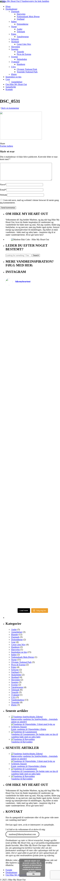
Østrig (14, 74)
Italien (14, 21)
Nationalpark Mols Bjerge (28, 16)
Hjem (8, 6)
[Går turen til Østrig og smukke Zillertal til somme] (33, 335)
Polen (13, 34)
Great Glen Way (24, 44)
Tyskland (15, 62)
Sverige (14, 57)
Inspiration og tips (13, 77)
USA (13, 67)
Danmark (15, 11)
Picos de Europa (24, 54)
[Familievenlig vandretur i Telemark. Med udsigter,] (33, 590)
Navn (3, 184)
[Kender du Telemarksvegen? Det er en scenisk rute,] (33, 399)
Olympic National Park (27, 69)
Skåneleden (22, 59)
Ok (33, 874)
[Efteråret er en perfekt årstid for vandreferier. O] (33, 558)
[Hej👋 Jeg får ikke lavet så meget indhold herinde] (33, 495)
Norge (14, 26)
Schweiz (15, 39)
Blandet (14, 634)
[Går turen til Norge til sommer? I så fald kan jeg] (33, 463)
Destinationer (11, 9)
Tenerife (20, 52)
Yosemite (15, 702)
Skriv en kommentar (10, 108)
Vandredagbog (17, 700)
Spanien (14, 49)
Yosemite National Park (27, 72)
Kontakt (9, 89)
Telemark (21, 31)
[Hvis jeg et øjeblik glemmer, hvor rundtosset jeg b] (33, 527)
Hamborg (21, 64)
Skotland (15, 41)
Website (3, 195)
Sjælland (20, 19)
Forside (9, 870)
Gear (8, 79)
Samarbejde (11, 87)
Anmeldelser (16, 82)
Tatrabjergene (23, 36)
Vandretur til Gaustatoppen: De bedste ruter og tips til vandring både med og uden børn (34, 735)
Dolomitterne (22, 24)
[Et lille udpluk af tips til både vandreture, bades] (33, 431)
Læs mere (32, 871)
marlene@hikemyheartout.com (22, 834)
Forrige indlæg (6, 146)
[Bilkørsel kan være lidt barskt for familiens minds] (33, 367)
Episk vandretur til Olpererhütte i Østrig (28, 729)
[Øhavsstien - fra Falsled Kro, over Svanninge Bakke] (33, 304)
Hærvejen (21, 14)
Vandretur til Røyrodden (22, 742)
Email (3, 190)
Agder (19, 29)
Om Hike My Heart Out (16, 84)
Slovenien (15, 46)
